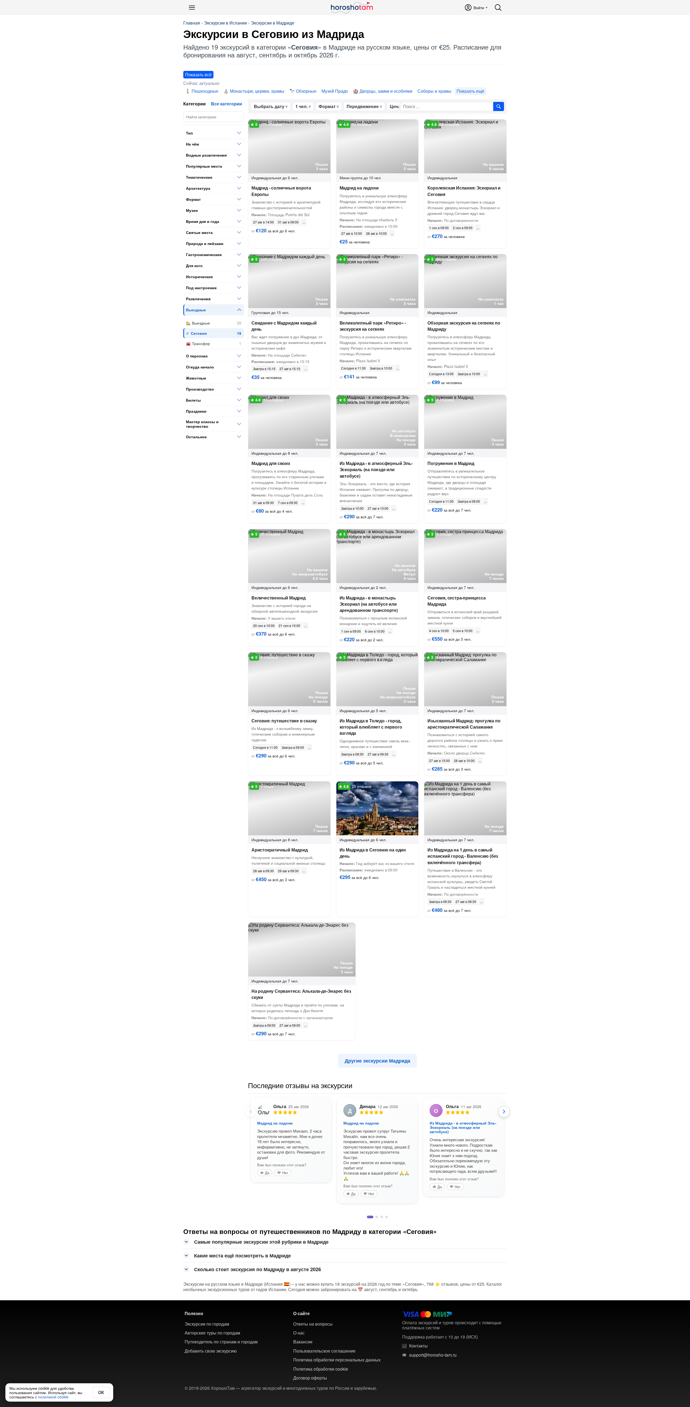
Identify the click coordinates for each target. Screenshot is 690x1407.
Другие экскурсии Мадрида (377, 1060)
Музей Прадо (335, 91)
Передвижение (363, 106)
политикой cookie (53, 1396)
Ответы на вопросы (313, 1389)
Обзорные (306, 91)
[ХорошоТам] (351, 7)
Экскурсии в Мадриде (272, 22)
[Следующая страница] (504, 1112)
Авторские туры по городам (212, 1398)
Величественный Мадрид (278, 598)
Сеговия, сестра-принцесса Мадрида (456, 601)
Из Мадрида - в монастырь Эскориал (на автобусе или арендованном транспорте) (369, 604)
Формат (327, 106)
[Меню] (192, 7)
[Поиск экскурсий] (498, 106)
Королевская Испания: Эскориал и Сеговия (464, 191)
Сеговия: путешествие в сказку (284, 721)
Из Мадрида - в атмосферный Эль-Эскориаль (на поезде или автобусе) (376, 469)
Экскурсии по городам (207, 1389)
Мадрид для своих (270, 463)
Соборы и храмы (434, 91)
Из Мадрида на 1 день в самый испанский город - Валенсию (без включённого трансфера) (462, 856)
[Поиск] (498, 7)
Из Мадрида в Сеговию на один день (373, 853)
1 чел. (301, 106)
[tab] (368, 1282)
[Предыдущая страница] (251, 1112)
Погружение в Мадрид (450, 463)
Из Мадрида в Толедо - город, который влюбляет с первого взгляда (371, 727)
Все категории (226, 104)
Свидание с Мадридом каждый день (284, 326)
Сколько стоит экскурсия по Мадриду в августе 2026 (257, 1335)
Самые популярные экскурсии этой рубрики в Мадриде (261, 1307)
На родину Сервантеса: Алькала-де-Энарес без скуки (301, 994)
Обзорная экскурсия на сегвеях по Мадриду (463, 326)
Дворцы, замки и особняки (386, 91)
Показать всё (198, 74)
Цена (395, 106)
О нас (299, 1398)
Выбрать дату (269, 106)
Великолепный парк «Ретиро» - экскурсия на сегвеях (373, 326)
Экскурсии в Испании (225, 22)
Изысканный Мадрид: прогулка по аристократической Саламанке (463, 724)
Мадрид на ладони (359, 188)
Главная (191, 22)
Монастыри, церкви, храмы (257, 91)
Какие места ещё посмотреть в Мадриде (242, 1321)
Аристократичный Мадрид (279, 850)
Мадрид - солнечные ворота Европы (281, 191)
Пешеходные (205, 91)
